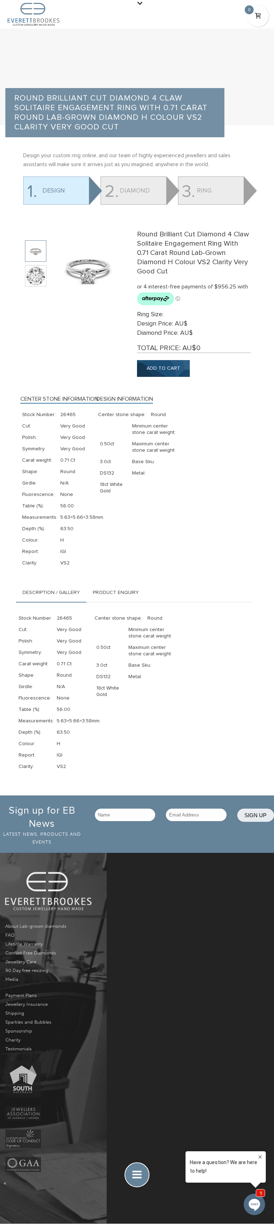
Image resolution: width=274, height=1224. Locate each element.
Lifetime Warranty (24, 944)
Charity (12, 1040)
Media (11, 979)
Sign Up (255, 815)
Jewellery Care (20, 961)
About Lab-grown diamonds (35, 926)
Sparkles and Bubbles (28, 1022)
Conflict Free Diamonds (30, 953)
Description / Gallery (51, 592)
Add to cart (163, 368)
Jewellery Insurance (26, 1004)
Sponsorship (18, 1031)
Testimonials (18, 1048)
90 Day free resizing (27, 970)
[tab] (51, 592)
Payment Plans (21, 995)
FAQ (10, 935)
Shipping (14, 1013)
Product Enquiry (116, 592)
